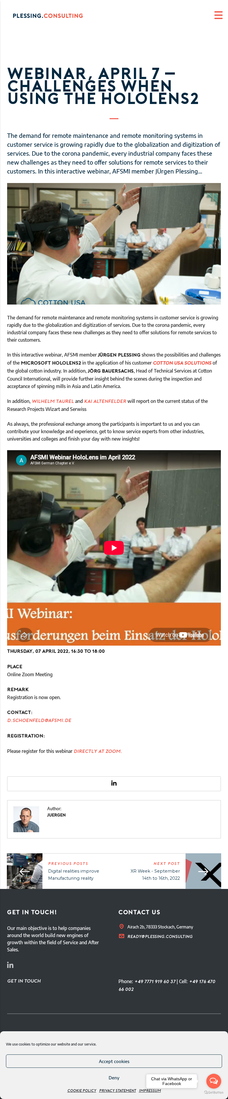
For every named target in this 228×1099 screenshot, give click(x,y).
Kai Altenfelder (105, 401)
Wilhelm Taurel (53, 401)
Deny (114, 1077)
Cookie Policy (81, 1091)
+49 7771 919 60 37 (154, 982)
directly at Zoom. (98, 751)
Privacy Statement (117, 1091)
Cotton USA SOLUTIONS (182, 363)
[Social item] (10, 966)
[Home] (53, 15)
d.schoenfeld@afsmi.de (39, 720)
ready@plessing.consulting (159, 937)
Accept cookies (114, 1061)
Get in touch (24, 981)
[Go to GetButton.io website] (213, 1093)
